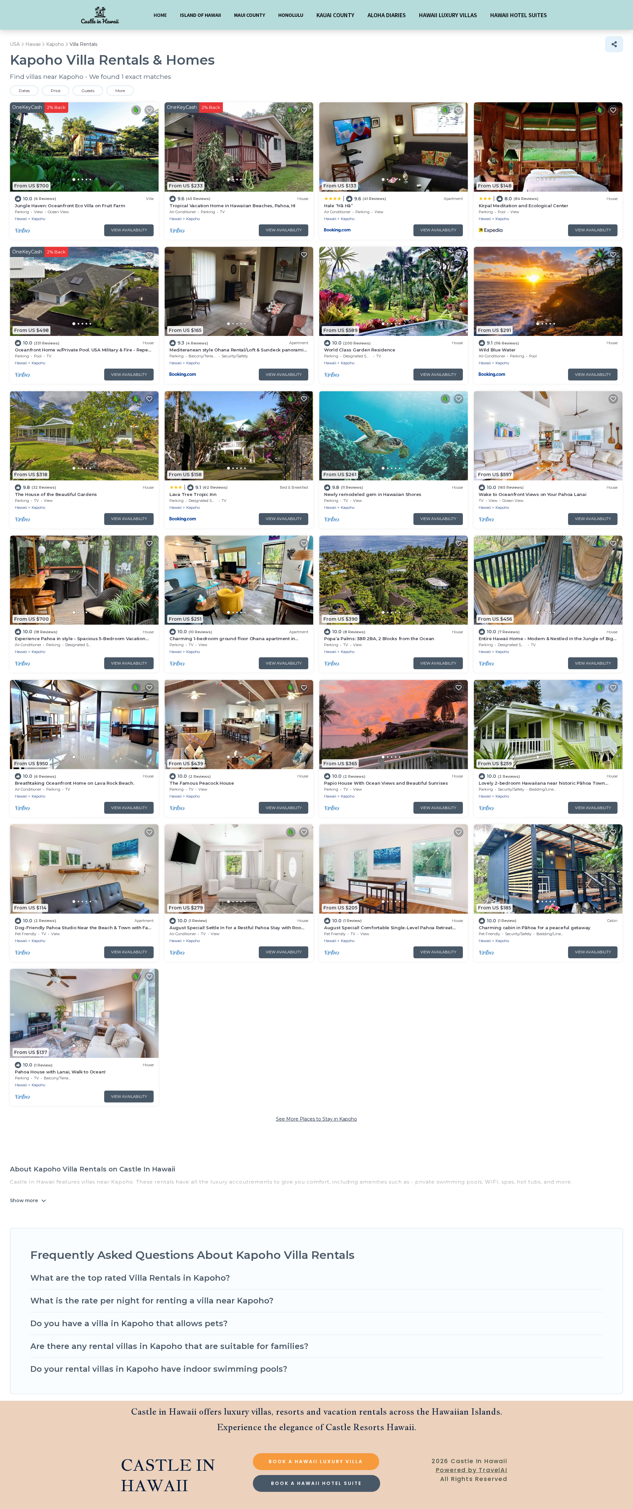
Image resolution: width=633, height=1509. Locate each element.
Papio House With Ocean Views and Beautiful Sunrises (386, 783)
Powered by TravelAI (471, 1470)
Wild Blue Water (497, 349)
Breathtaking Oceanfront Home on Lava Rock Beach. (74, 783)
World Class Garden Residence (359, 349)
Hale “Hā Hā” (338, 205)
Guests (87, 90)
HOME (160, 15)
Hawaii (21, 218)
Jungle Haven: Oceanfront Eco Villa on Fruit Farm (70, 205)
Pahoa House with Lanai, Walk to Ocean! (60, 1071)
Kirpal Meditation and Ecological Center (523, 205)
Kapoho (38, 218)
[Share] (614, 44)
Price (55, 90)
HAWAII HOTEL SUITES (518, 15)
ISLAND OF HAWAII (200, 15)
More (120, 90)
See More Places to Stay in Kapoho (316, 1119)
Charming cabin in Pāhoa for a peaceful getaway (534, 927)
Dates (24, 90)
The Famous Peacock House (201, 783)
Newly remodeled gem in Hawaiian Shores (372, 494)
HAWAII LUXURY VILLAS (448, 15)
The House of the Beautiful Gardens (56, 494)
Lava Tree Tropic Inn (193, 494)
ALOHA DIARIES (387, 15)
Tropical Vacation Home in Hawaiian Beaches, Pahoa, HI (232, 205)
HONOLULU (290, 15)
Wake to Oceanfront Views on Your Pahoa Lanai (533, 494)
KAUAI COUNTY (335, 15)
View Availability (129, 230)
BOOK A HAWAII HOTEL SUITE (316, 1483)
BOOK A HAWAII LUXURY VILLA (316, 1461)
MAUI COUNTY (249, 15)
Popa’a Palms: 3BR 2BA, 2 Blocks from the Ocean (379, 638)
